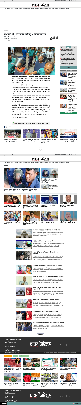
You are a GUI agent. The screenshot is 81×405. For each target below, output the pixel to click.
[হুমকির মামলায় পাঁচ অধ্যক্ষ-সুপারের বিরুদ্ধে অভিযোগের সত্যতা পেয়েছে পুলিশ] (64, 106)
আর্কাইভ (64, 0)
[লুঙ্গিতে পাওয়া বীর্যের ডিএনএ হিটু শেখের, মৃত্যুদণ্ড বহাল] (64, 75)
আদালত (56, 8)
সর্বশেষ (8, 8)
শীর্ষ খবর (62, 47)
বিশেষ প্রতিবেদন (26, 8)
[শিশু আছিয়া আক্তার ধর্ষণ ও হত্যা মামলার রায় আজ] (64, 90)
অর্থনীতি (32, 8)
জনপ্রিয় (74, 47)
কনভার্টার (58, 0)
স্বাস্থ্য (53, 8)
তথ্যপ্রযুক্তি (15, 356)
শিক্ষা (50, 8)
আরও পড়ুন (8, 127)
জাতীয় (12, 8)
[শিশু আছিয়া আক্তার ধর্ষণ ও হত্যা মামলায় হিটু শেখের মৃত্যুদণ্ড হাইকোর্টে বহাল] (64, 82)
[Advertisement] (40, 20)
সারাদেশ (20, 8)
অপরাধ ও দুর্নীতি (62, 8)
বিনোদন (46, 8)
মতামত (67, 8)
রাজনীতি (16, 8)
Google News (37, 123)
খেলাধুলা (41, 8)
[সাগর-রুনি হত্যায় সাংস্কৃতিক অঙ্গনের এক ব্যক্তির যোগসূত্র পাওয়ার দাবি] (64, 96)
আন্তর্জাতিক (37, 8)
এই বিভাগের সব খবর (68, 112)
